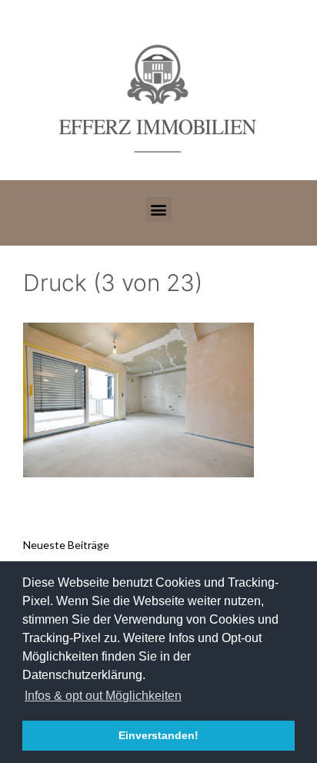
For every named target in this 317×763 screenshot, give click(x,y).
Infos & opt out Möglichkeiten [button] (103, 695)
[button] (159, 209)
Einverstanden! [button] (158, 735)
